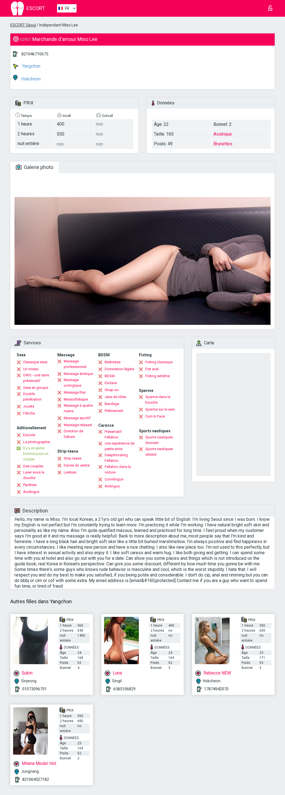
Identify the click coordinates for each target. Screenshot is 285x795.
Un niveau (31, 369)
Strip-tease (72, 458)
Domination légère (119, 369)
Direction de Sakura (73, 434)
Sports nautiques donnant (159, 440)
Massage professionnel (75, 364)
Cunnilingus (114, 479)
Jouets (28, 406)
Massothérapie (76, 399)
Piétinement (114, 411)
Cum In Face (155, 416)
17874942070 (216, 688)
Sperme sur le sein (160, 409)
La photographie (36, 442)
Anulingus (31, 492)
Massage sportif (77, 418)
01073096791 (34, 688)
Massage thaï (74, 392)
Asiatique (222, 134)
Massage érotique (78, 374)
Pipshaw (30, 485)
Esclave (111, 383)
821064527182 (35, 779)
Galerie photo (38, 167)
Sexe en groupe (35, 388)
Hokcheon (30, 79)
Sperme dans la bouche (157, 399)
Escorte (29, 435)
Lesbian (70, 472)
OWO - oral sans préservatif (36, 378)
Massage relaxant (78, 425)
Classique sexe (35, 362)
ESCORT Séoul (23, 25)
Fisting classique (159, 362)
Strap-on (112, 390)
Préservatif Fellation (113, 434)
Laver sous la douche (33, 475)
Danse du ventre (77, 465)
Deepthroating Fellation (116, 458)
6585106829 (124, 688)
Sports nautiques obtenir (159, 452)
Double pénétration (32, 396)
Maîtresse (113, 362)
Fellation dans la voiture (118, 469)
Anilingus (112, 486)
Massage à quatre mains (78, 408)
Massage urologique (72, 382)
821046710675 (34, 54)
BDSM (110, 376)
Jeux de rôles (115, 397)
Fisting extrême (157, 376)
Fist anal (152, 369)
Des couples (33, 466)
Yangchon (30, 66)
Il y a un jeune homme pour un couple (35, 453)
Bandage (112, 404)
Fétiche (29, 413)
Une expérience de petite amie (119, 446)
